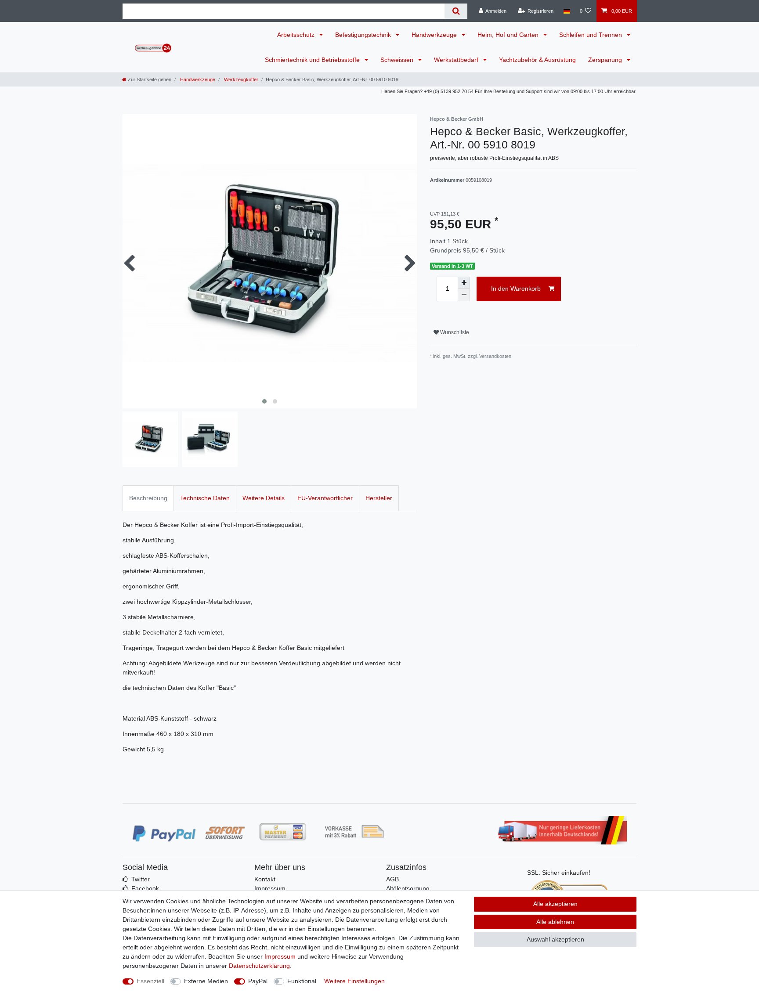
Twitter (140, 879)
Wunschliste (454, 332)
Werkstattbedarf (457, 59)
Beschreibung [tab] (148, 497)
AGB (392, 879)
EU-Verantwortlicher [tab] (325, 497)
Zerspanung (606, 59)
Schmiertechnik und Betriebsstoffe (313, 59)
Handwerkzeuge (435, 34)
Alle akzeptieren (555, 903)
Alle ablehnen (555, 921)
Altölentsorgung (408, 888)
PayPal (257, 981)
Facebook (145, 888)
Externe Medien (206, 981)
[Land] (566, 11)
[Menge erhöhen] (464, 283)
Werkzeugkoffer (240, 79)
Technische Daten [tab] (205, 497)
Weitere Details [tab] (263, 497)
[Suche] (456, 11)
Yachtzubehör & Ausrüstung (537, 59)
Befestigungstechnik (364, 34)
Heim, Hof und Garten (508, 34)
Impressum (270, 888)
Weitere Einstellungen (354, 981)
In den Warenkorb (516, 288)
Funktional (301, 981)
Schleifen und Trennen (591, 34)
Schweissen (397, 59)
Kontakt (264, 879)
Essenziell (150, 981)
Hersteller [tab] (378, 497)
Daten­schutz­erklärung (259, 965)
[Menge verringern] (464, 295)
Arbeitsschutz (296, 34)
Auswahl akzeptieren (555, 939)
